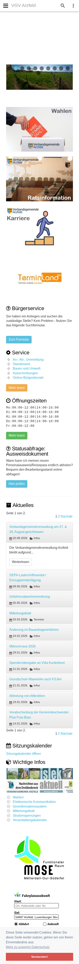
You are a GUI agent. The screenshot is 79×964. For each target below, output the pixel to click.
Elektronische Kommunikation (34, 801)
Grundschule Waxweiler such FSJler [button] (35, 679)
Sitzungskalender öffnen (23, 753)
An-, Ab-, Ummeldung (28, 359)
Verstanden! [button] (39, 956)
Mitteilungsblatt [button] (20, 613)
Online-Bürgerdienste (28, 377)
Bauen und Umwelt (26, 368)
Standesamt (21, 364)
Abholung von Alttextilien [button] (27, 696)
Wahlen (18, 797)
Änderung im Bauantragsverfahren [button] (34, 629)
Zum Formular (19, 339)
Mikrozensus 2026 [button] (22, 646)
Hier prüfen (17, 483)
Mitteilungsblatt (23, 811)
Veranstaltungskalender (30, 820)
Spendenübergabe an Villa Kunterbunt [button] (37, 662)
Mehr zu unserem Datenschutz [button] (28, 947)
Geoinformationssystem (30, 806)
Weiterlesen (20, 562)
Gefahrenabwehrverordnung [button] (29, 596)
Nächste (67, 516)
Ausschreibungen (25, 373)
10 (68, 68)
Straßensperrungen (27, 815)
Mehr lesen (17, 387)
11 (38, 73)
